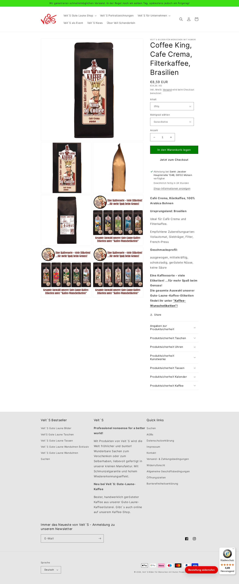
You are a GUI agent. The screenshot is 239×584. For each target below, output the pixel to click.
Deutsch (49, 569)
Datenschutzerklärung (160, 440)
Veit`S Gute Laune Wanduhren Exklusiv (65, 446)
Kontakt (151, 452)
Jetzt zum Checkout (174, 159)
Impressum (153, 446)
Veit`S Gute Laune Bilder (56, 428)
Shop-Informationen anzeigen (172, 188)
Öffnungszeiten (156, 477)
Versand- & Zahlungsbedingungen (168, 458)
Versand (167, 89)
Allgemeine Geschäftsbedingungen (168, 471)
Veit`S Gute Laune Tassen (57, 440)
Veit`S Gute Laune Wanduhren (59, 452)
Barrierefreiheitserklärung (162, 483)
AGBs (150, 434)
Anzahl (154, 130)
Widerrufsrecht (156, 465)
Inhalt (153, 99)
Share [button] (157, 314)
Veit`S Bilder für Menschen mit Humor (160, 572)
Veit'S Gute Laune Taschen (57, 434)
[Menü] (233, 549)
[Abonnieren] (100, 538)
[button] (79, 15)
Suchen (45, 458)
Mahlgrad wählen (160, 114)
